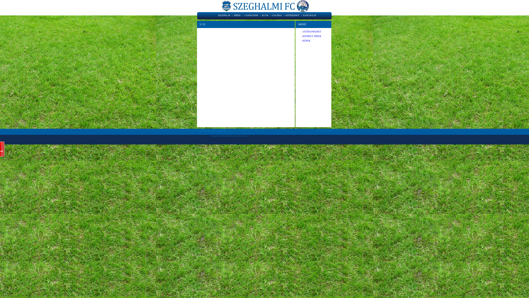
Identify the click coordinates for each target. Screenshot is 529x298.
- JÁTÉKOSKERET (311, 31)
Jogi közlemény (320, 130)
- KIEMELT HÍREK (311, 36)
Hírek (218, 136)
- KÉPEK (306, 40)
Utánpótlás (229, 136)
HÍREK (237, 15)
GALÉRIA (277, 15)
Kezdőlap (213, 136)
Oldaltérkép (329, 130)
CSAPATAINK (251, 15)
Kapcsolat (244, 136)
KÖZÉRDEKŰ (292, 15)
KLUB (265, 15)
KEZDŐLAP (224, 15)
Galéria (223, 136)
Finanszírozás (237, 136)
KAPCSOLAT (309, 15)
